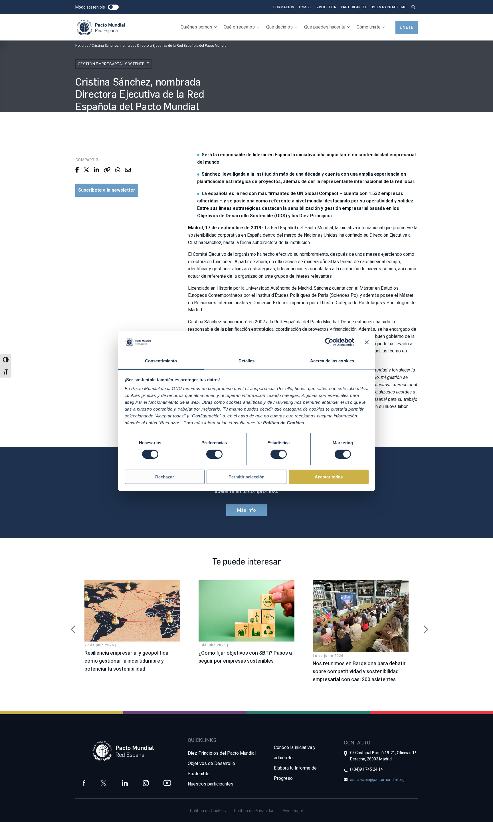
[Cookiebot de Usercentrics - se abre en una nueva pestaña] (329, 342)
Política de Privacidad (254, 810)
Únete (406, 27)
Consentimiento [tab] (161, 360)
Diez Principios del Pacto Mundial (222, 753)
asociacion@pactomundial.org (377, 779)
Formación (283, 7)
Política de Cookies (208, 810)
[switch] (214, 454)
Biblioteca (326, 7)
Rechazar (164, 476)
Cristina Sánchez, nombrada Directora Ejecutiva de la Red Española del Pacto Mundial (159, 46)
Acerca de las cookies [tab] (332, 360)
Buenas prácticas (389, 7)
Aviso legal (292, 810)
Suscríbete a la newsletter (106, 190)
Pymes (305, 7)
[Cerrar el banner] (367, 342)
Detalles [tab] (247, 360)
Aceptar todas (329, 476)
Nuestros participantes (210, 784)
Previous (71, 626)
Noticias (81, 46)
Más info (246, 510)
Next (422, 626)
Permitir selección (246, 476)
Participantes (354, 7)
